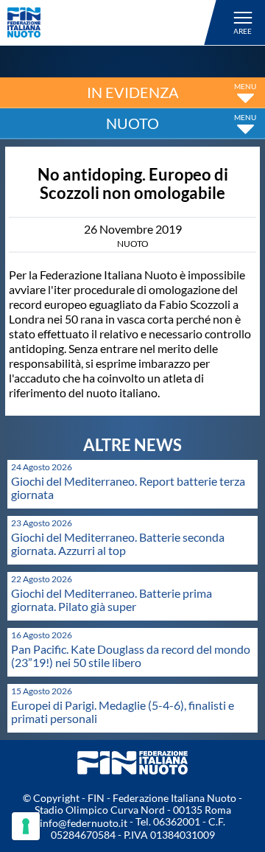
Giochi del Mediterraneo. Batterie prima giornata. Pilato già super (111, 599)
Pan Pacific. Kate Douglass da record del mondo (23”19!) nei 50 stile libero (130, 655)
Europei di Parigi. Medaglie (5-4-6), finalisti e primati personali (122, 711)
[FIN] (114, 22)
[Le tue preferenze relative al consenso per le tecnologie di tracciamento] (26, 826)
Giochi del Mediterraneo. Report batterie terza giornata (128, 487)
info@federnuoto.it (83, 823)
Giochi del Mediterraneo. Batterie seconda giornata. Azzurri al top (118, 543)
